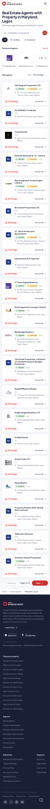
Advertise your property (13, 759)
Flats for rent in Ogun (12, 704)
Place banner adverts (12, 781)
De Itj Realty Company (25, 110)
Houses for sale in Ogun (13, 709)
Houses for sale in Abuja (13, 682)
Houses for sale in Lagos (13, 669)
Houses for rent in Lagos (13, 661)
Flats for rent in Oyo (11, 691)
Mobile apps (42, 772)
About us (40, 759)
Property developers (12, 725)
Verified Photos (9, 776)
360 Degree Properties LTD (28, 85)
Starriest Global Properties (28, 557)
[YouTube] (22, 802)
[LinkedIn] (16, 802)
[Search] (44, 33)
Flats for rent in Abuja (12, 678)
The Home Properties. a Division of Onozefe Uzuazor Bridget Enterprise (30, 361)
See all (45, 48)
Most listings (35, 75)
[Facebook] (5, 802)
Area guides (8, 747)
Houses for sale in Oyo (12, 695)
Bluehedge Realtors (24, 332)
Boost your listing (10, 772)
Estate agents (9, 721)
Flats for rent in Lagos (12, 665)
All (5, 40)
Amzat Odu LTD (22, 459)
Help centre (41, 763)
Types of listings (10, 763)
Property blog (9, 743)
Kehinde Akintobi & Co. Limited (30, 155)
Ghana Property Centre (33, 645)
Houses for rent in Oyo (12, 687)
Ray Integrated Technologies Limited (29, 181)
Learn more (10, 628)
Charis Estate (21, 132)
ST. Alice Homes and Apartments (24, 232)
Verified (16, 40)
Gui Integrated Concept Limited (30, 307)
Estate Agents (15, 592)
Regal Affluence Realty (26, 388)
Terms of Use (21, 796)
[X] (11, 802)
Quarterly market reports (13, 738)
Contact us (41, 768)
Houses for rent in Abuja (13, 674)
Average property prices (13, 734)
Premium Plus (8, 768)
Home (4, 592)
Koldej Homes (21, 437)
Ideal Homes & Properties (27, 258)
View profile (39, 101)
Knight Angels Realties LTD (27, 412)
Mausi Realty (21, 483)
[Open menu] (45, 3)
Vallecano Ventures (24, 534)
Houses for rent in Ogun (13, 700)
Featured (31, 40)
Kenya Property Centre (12, 645)
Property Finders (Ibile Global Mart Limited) (29, 508)
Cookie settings (34, 796)
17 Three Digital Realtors (26, 282)
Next (38, 583)
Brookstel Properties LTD (27, 207)
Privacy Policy (8, 796)
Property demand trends (13, 729)
